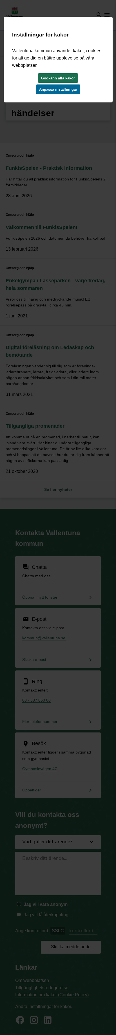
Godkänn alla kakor (58, 78)
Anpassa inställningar (58, 89)
